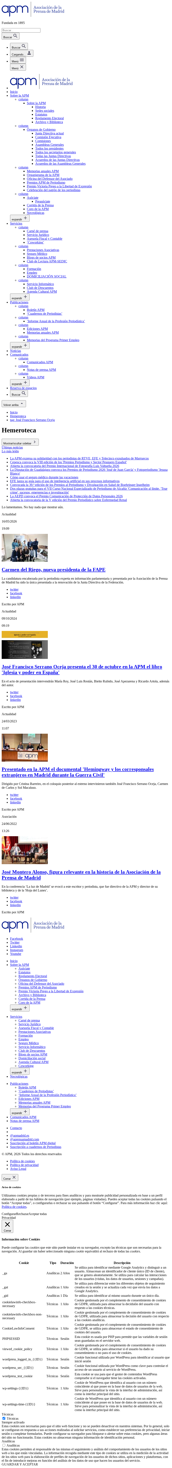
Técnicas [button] (7, 1414)
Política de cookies (14, 1207)
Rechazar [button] (22, 1214)
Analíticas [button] (8, 1441)
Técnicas (12, 1418)
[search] (19, 46)
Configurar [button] (9, 1214)
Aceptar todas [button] (38, 1214)
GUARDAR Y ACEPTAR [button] (20, 1464)
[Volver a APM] (33, 15)
